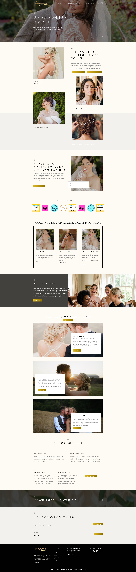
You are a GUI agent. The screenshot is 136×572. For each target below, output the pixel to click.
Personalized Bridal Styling (83, 144)
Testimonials (85, 3)
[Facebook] (94, 551)
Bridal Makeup (81, 109)
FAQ (91, 3)
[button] (102, 3)
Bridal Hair (37, 83)
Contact (97, 3)
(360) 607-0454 (37, 535)
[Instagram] (97, 551)
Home (59, 3)
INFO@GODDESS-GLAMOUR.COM (42, 525)
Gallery (78, 3)
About (64, 3)
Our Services (71, 3)
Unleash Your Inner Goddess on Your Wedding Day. (84, 61)
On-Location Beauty (41, 128)
